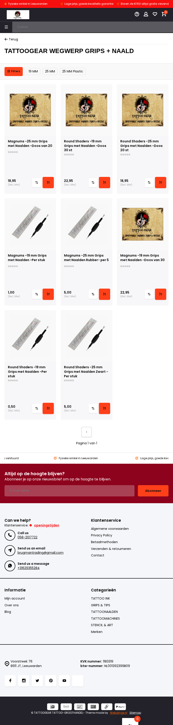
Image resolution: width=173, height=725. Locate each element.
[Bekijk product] (48, 182)
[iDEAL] (52, 707)
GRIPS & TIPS (100, 605)
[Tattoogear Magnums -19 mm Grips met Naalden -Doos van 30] (142, 224)
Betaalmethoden (104, 542)
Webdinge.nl (118, 713)
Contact (97, 555)
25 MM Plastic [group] (72, 71)
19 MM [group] (33, 71)
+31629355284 (29, 568)
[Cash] (106, 707)
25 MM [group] (50, 71)
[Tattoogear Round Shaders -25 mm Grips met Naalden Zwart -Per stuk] (86, 336)
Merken (96, 632)
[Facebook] (10, 680)
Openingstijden (46, 525)
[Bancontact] (79, 707)
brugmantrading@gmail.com (41, 552)
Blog (8, 612)
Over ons (12, 605)
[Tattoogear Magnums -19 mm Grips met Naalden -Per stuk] (30, 224)
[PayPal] (120, 707)
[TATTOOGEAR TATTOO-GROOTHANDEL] (18, 14)
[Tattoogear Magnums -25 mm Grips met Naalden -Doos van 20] (30, 110)
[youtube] (64, 680)
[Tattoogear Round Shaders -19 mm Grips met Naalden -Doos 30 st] (86, 110)
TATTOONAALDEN (104, 612)
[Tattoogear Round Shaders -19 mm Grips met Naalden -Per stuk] (30, 336)
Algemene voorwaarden (110, 529)
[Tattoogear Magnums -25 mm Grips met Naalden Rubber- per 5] (86, 224)
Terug (13, 39)
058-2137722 (27, 537)
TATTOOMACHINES (105, 618)
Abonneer (153, 491)
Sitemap (135, 713)
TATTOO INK (100, 598)
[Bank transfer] (66, 707)
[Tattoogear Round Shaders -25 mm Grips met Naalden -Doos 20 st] (142, 110)
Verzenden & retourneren (111, 549)
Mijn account (15, 598)
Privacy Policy (101, 535)
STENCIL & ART (102, 625)
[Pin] (93, 707)
